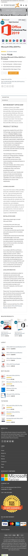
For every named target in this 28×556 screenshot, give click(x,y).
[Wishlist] (21, 5)
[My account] (23, 5)
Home (7, 10)
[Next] (27, 328)
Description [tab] (5, 97)
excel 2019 (5, 81)
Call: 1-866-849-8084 (6, 492)
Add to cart (13, 73)
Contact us (3, 461)
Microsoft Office (16, 10)
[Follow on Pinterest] (13, 441)
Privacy (3, 456)
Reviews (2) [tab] (5, 100)
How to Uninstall (5, 529)
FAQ (23, 537)
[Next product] (14, 13)
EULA (13, 537)
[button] (2, 5)
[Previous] (1, 328)
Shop (2, 467)
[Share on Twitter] (7, 86)
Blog (20, 537)
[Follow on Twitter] (7, 441)
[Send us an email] (10, 441)
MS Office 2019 (11, 81)
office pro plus (4, 83)
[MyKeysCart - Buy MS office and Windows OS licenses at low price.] (11, 5)
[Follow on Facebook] (2, 441)
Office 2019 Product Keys (19, 81)
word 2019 (9, 83)
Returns (3, 458)
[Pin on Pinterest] (13, 86)
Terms (2, 464)
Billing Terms (7, 537)
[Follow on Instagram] (5, 441)
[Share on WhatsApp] (2, 86)
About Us (3, 453)
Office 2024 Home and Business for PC (6, 334)
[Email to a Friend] (10, 86)
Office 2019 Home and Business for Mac (19, 334)
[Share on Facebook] (5, 86)
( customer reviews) (12, 51)
